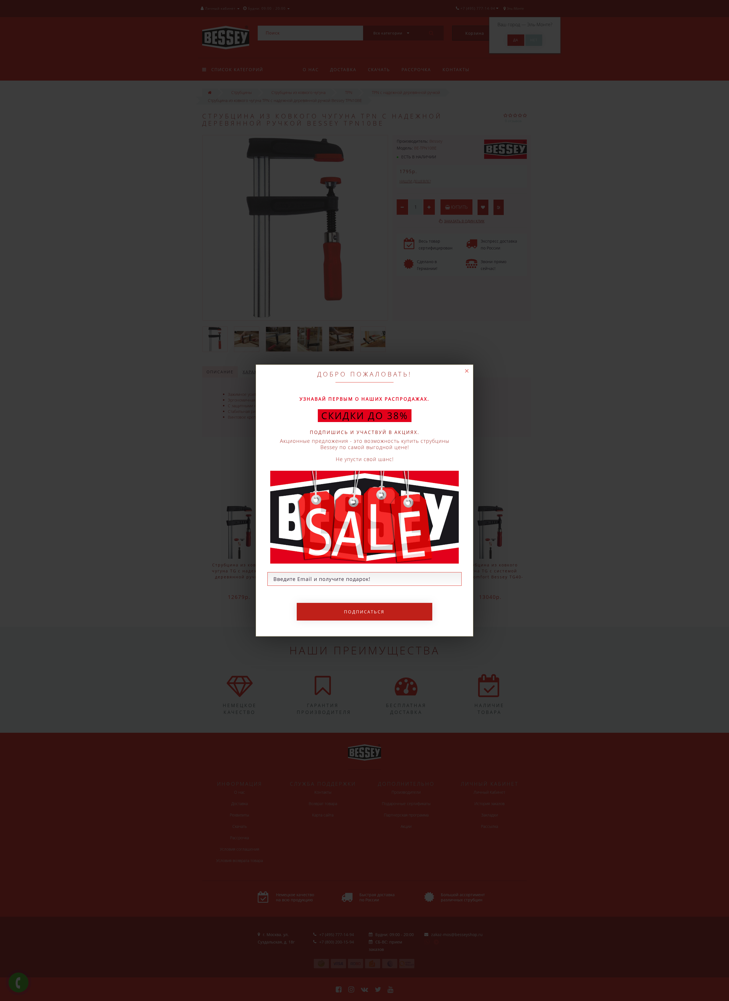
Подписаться (364, 612)
